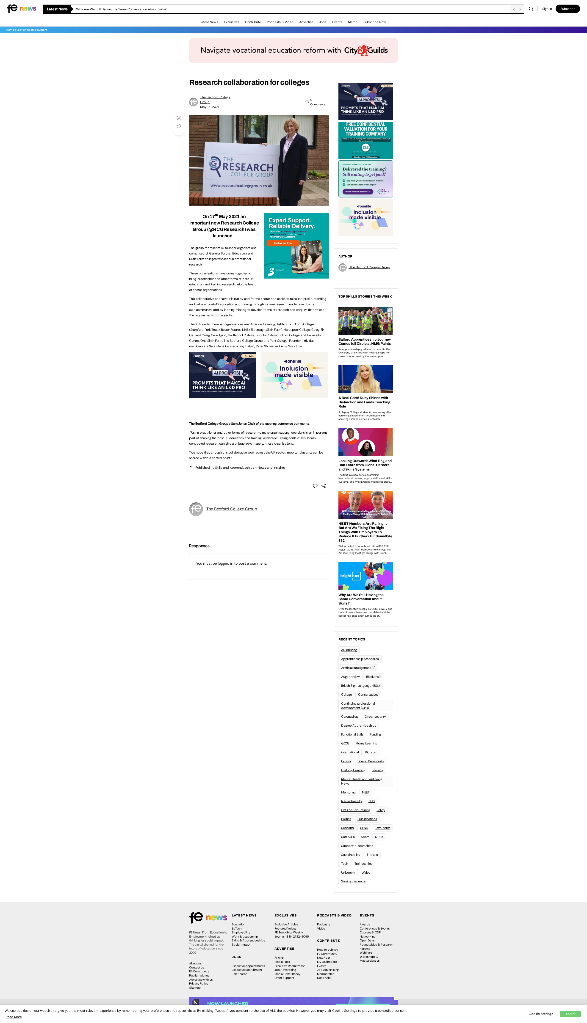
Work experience (353, 881)
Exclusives (231, 22)
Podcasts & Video (280, 22)
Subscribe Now (374, 22)
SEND (364, 828)
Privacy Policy (198, 983)
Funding (375, 734)
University (348, 872)
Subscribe (567, 9)
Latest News (209, 22)
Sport (365, 837)
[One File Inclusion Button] (294, 395)
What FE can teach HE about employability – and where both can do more (131, 9)
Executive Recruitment (247, 970)
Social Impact (241, 944)
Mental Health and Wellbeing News (361, 781)
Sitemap (195, 988)
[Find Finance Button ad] (365, 178)
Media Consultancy (287, 974)
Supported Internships (357, 846)
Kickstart (371, 752)
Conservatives (368, 694)
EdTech (236, 928)
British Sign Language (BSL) (360, 686)
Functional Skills (352, 734)
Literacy (377, 770)
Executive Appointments (248, 966)
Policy (381, 810)
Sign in (547, 9)
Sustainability (350, 855)
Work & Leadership (245, 936)
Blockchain (373, 677)
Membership (325, 974)
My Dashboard (327, 962)
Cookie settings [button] (541, 1014)
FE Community (199, 971)
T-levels (372, 855)
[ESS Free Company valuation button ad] (365, 140)
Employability (241, 932)
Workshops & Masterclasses (370, 959)
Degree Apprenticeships (358, 725)
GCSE (345, 743)
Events (337, 22)
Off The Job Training (355, 810)
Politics (346, 819)
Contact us (196, 967)
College (346, 694)
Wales (366, 872)
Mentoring (348, 792)
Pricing (279, 958)
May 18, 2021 (209, 107)
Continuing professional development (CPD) (358, 705)
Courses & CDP (370, 932)
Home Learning (366, 743)
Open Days (367, 940)
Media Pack (282, 962)
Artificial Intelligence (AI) (358, 668)
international (350, 752)
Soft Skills (347, 837)
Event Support (284, 978)
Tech (344, 864)
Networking (367, 936)
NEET (366, 792)
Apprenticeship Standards (360, 659)
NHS (371, 801)
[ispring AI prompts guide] (222, 395)
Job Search (239, 974)
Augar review (350, 677)
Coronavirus (349, 716)
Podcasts (323, 924)
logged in (225, 563)
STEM (379, 837)
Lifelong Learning (353, 770)
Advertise (306, 22)
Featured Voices (285, 928)
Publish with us (199, 975)
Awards (365, 924)
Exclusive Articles (286, 924)
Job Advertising (285, 970)
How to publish (327, 950)
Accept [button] (571, 1014)
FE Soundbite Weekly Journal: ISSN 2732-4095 (291, 934)
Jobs (322, 22)
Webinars (366, 953)
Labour (346, 761)
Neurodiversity (351, 801)
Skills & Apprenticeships (248, 940)
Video (321, 928)
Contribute (253, 22)
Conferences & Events (375, 928)
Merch (352, 22)
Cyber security (375, 716)
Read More (14, 1017)
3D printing (349, 650)
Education (238, 924)
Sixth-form (382, 828)
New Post (323, 958)
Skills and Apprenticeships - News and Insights (250, 467)
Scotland (347, 828)
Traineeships (363, 864)
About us (195, 963)
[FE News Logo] (21, 8)
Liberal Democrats (371, 761)
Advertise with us (201, 980)
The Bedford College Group (231, 509)
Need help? (324, 978)
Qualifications (367, 819)
